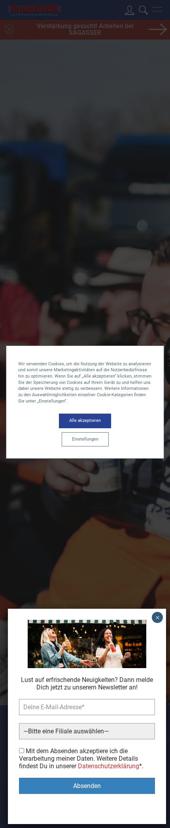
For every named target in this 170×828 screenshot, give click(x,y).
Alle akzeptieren (85, 420)
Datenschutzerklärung (108, 766)
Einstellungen (85, 439)
